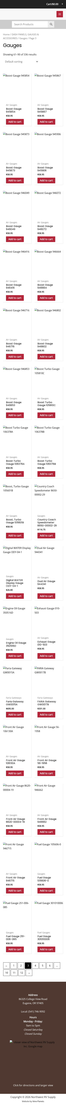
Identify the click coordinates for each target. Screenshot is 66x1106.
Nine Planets (38, 1101)
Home (6, 34)
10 (6, 972)
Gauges (23, 38)
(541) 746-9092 (36, 1011)
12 (21, 972)
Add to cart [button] (14, 121)
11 (14, 972)
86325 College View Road (33, 999)
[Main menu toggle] (59, 14)
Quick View (17, 99)
